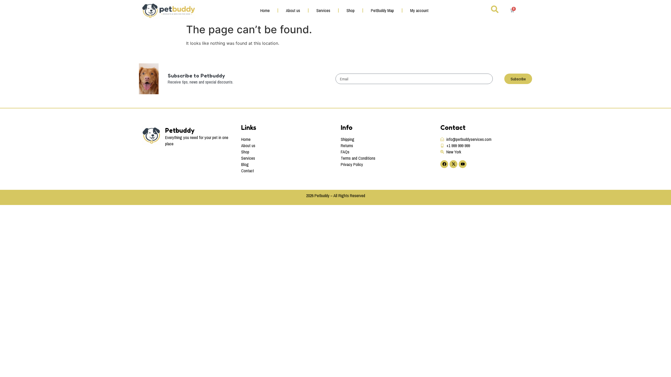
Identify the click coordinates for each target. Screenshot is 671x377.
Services (323, 10)
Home (265, 10)
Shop (351, 10)
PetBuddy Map (382, 10)
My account (419, 10)
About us (293, 10)
